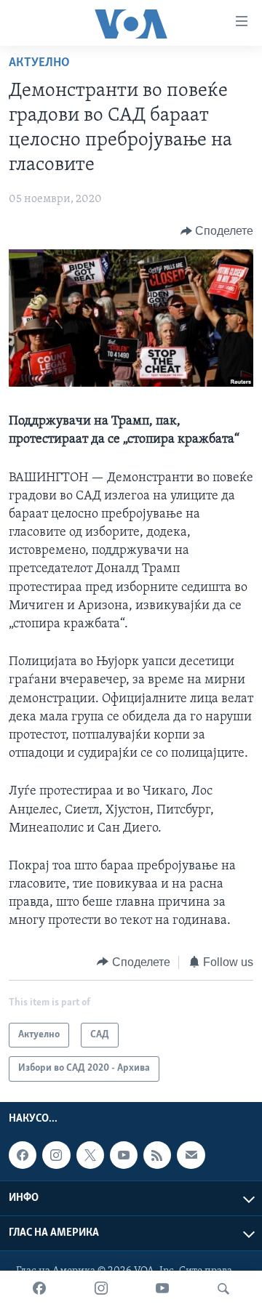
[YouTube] (162, 1289)
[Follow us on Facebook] (22, 1155)
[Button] (217, 231)
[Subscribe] (191, 1155)
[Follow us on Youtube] (124, 1155)
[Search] (223, 1289)
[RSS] (157, 1155)
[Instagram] (101, 1289)
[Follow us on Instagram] (56, 1155)
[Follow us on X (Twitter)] (90, 1155)
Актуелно (39, 63)
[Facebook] (39, 1289)
